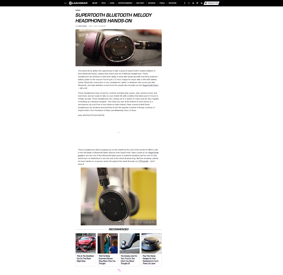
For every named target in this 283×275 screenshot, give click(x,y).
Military (140, 3)
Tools (162, 3)
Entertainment (125, 3)
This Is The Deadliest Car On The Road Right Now (85, 258)
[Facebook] (184, 3)
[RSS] (201, 3)
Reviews (172, 3)
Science (151, 3)
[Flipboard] (197, 3)
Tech (103, 3)
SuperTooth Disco (150, 85)
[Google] (193, 3)
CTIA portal (143, 161)
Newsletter (212, 3)
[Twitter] (188, 3)
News (94, 3)
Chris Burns (82, 26)
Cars (112, 3)
